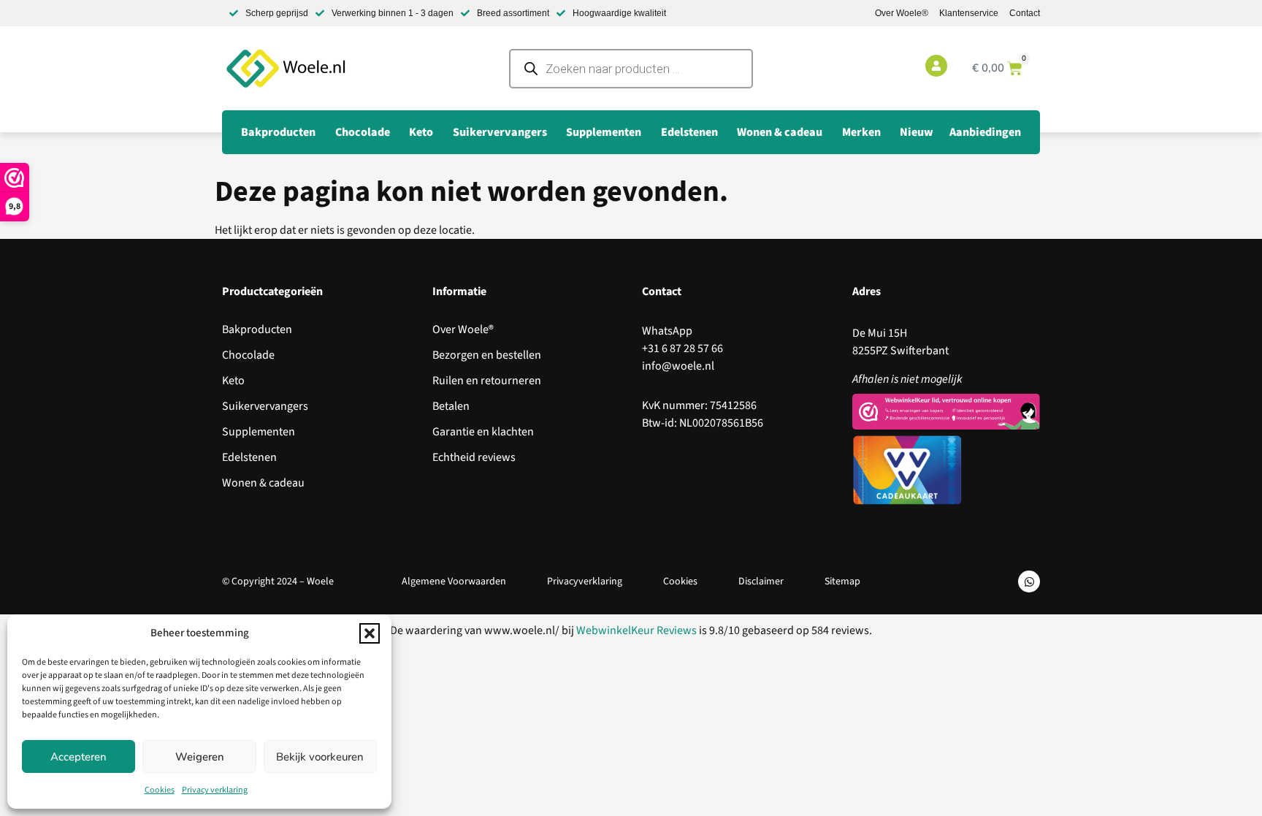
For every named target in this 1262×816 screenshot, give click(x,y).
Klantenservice (968, 13)
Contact (1024, 13)
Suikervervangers (265, 406)
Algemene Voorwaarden (454, 581)
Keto (233, 380)
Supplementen (258, 431)
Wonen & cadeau (263, 483)
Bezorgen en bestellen (486, 355)
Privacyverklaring (584, 581)
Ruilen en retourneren (486, 380)
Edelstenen (249, 457)
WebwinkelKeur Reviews (636, 630)
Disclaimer (761, 581)
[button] (369, 633)
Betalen (451, 406)
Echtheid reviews (474, 457)
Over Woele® (901, 13)
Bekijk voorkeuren (320, 757)
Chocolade (248, 355)
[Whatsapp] (1029, 581)
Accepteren (78, 757)
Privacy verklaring (215, 790)
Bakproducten (257, 329)
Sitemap (842, 581)
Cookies (160, 790)
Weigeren (199, 757)
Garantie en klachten (483, 431)
